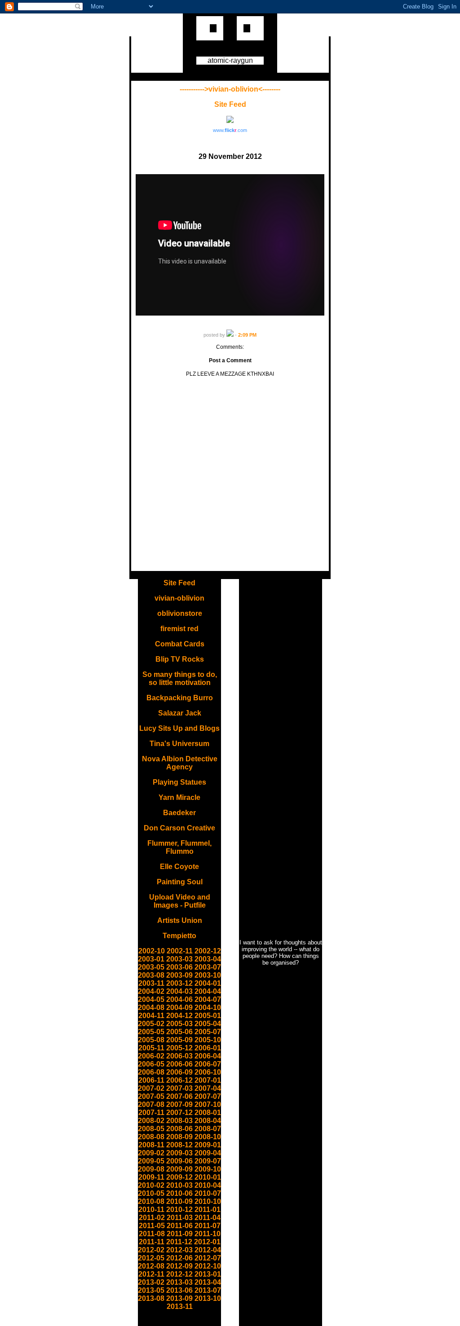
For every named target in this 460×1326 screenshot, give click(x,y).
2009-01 (208, 1145)
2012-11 (151, 1274)
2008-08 (151, 1137)
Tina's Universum (179, 743)
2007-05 (151, 1096)
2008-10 (208, 1137)
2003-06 (179, 967)
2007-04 (208, 1088)
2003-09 (179, 975)
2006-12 (179, 1080)
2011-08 (152, 1234)
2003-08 (151, 975)
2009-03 (179, 1153)
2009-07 (208, 1161)
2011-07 (208, 1225)
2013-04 (208, 1282)
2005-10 (208, 1040)
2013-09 (179, 1298)
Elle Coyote (179, 866)
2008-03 (179, 1120)
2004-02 (151, 991)
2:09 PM (247, 335)
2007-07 (208, 1096)
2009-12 (179, 1177)
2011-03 (180, 1217)
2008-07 (208, 1129)
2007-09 (179, 1104)
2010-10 (208, 1201)
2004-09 (179, 1007)
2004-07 (208, 999)
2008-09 (179, 1137)
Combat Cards (179, 644)
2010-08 (151, 1201)
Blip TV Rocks (179, 659)
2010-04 (208, 1185)
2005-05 (151, 1032)
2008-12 (179, 1145)
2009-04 (208, 1153)
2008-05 (151, 1129)
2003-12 (179, 983)
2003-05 (151, 967)
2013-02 (151, 1282)
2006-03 (179, 1056)
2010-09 (179, 1201)
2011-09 (180, 1234)
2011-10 (208, 1234)
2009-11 (151, 1177)
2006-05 (151, 1064)
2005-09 (179, 1040)
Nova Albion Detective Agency (179, 763)
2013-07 (208, 1290)
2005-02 (151, 1023)
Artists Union (179, 920)
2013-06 (179, 1290)
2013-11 (180, 1306)
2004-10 (208, 1007)
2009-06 (179, 1161)
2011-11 (151, 1242)
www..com (230, 130)
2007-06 (179, 1096)
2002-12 (208, 951)
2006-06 (179, 1064)
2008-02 (151, 1120)
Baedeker (179, 813)
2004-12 (179, 1015)
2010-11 (151, 1209)
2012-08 (151, 1266)
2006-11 (151, 1080)
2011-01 (208, 1209)
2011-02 (152, 1217)
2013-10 (208, 1298)
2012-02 (151, 1250)
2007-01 (208, 1080)
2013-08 (151, 1298)
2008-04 (208, 1120)
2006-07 (208, 1064)
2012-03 (179, 1250)
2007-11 (151, 1112)
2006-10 (208, 1072)
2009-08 (151, 1169)
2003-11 (151, 983)
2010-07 (208, 1193)
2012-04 (208, 1250)
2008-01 (208, 1112)
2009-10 (208, 1169)
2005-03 (179, 1023)
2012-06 (179, 1258)
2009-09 (179, 1169)
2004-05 (151, 999)
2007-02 (151, 1088)
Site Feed (230, 104)
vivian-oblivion (179, 598)
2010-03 (179, 1185)
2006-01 (208, 1048)
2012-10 (208, 1266)
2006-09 (179, 1072)
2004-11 (151, 1015)
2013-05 (151, 1290)
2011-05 (152, 1225)
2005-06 (179, 1032)
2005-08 (151, 1040)
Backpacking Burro (179, 698)
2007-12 (179, 1112)
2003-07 (208, 967)
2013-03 (179, 1282)
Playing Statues (179, 782)
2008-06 (179, 1129)
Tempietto (179, 936)
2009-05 (151, 1161)
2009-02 (151, 1153)
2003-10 (208, 975)
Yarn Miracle (179, 797)
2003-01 (151, 959)
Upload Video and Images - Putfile (179, 901)
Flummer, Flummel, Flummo (179, 847)
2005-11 (151, 1048)
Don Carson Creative (179, 828)
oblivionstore (179, 613)
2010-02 (151, 1185)
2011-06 (180, 1225)
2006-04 (208, 1056)
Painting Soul (180, 882)
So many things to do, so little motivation (179, 678)
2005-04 (208, 1023)
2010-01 (208, 1177)
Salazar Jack (179, 713)
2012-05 (151, 1258)
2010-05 (151, 1193)
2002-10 (151, 951)
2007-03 (179, 1088)
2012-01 (207, 1242)
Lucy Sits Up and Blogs (179, 728)
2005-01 (208, 1015)
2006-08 (151, 1072)
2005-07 (208, 1032)
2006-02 (151, 1056)
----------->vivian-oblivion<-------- (230, 89)
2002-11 (180, 951)
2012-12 (179, 1274)
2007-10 (208, 1104)
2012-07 (208, 1258)
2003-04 (208, 959)
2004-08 (151, 1007)
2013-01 (208, 1274)
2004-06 (179, 999)
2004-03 (179, 991)
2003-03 (179, 959)
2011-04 (208, 1217)
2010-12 (179, 1209)
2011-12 (179, 1242)
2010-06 (179, 1193)
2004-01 (208, 983)
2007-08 (151, 1104)
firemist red (179, 628)
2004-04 (208, 991)
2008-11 (151, 1145)
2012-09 (179, 1266)
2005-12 (179, 1048)
